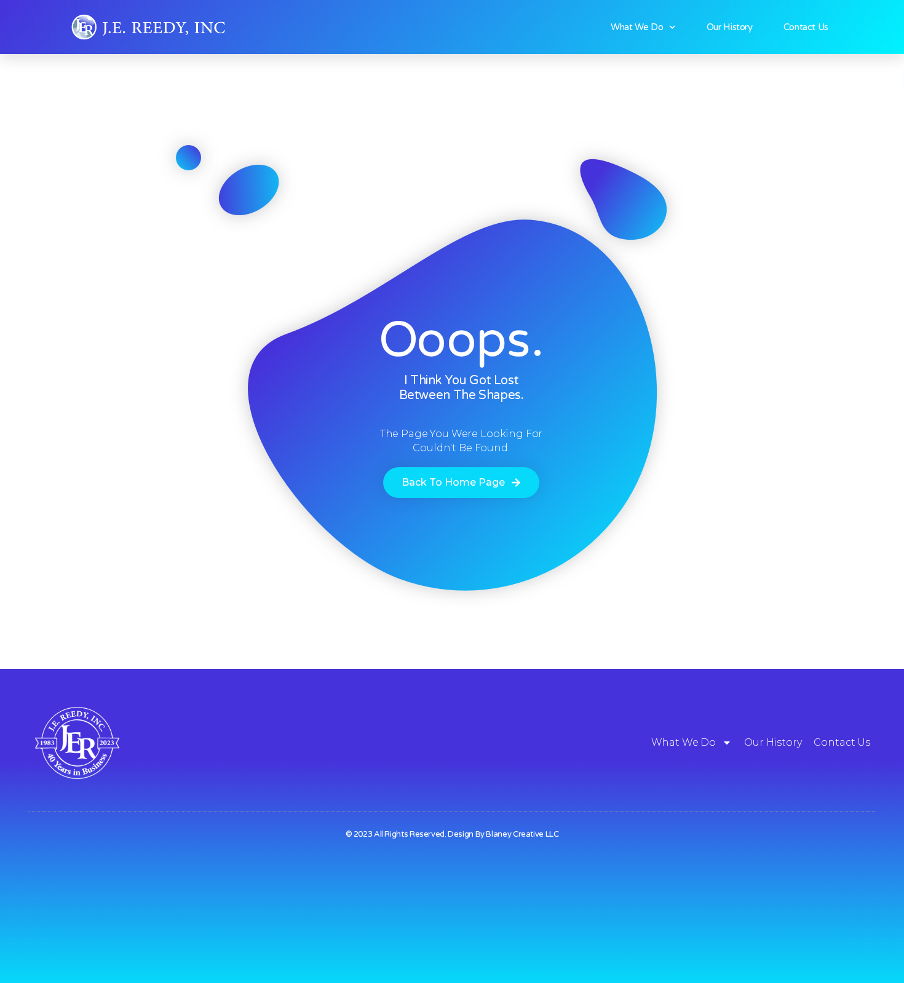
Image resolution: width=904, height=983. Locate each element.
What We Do (637, 27)
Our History (730, 27)
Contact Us (805, 27)
